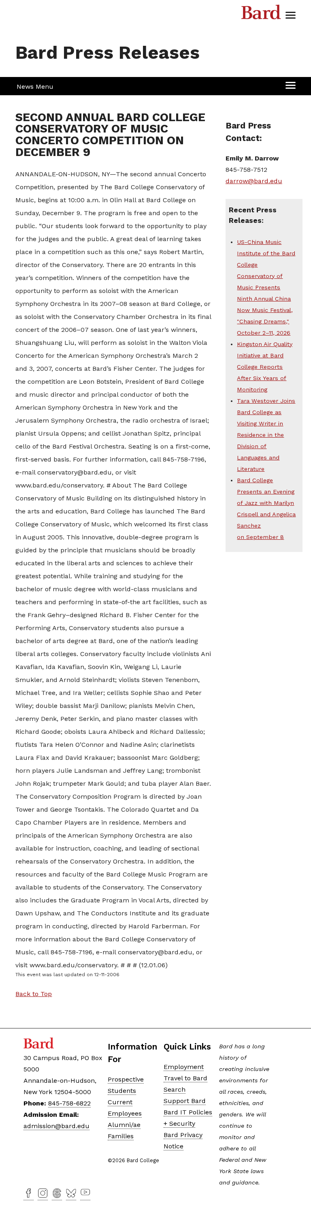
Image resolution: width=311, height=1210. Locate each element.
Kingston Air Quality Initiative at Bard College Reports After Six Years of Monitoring (264, 367)
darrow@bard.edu (254, 181)
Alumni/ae (124, 1125)
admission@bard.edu (56, 1126)
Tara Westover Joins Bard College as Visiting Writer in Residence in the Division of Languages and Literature (266, 435)
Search (174, 1089)
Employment (184, 1067)
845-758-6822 (69, 1103)
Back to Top (33, 994)
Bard (261, 14)
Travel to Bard (185, 1078)
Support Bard (185, 1101)
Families (121, 1136)
